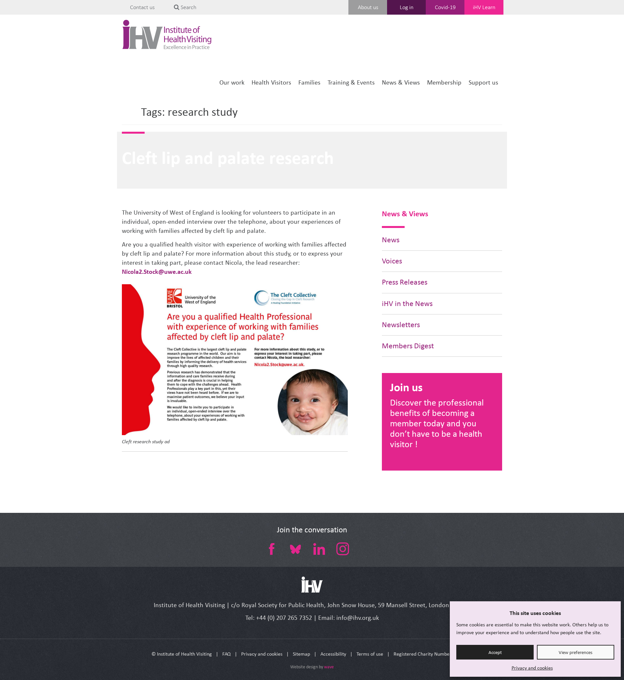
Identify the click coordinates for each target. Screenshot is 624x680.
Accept (495, 652)
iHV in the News (407, 304)
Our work (231, 82)
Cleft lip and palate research (228, 157)
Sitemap (301, 654)
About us (368, 7)
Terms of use (370, 654)
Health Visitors (271, 82)
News (390, 240)
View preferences (575, 652)
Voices (392, 261)
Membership (444, 82)
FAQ (226, 654)
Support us (483, 82)
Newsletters (401, 325)
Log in (406, 7)
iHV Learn (484, 7)
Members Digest (408, 346)
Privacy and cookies (532, 668)
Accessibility (333, 654)
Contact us (142, 7)
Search (187, 7)
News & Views (401, 82)
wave (329, 666)
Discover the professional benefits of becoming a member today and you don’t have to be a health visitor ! (437, 423)
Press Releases (404, 282)
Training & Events (351, 82)
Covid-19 (445, 7)
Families (309, 82)
